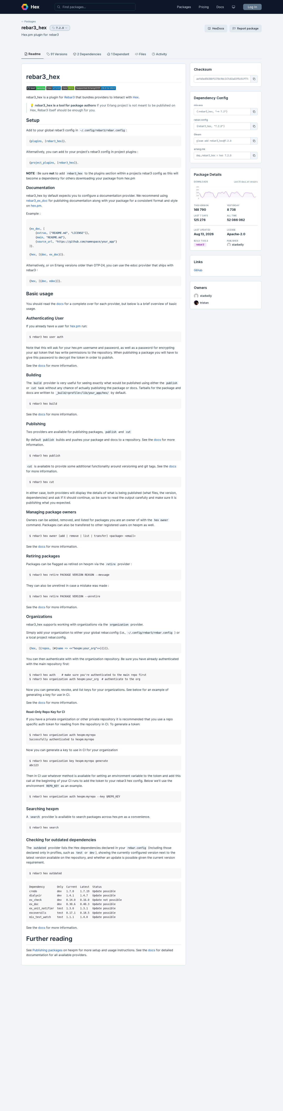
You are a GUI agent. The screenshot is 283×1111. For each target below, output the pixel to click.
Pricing (204, 7)
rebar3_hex (34, 27)
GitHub (198, 270)
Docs (220, 7)
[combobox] (95, 7)
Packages (184, 7)
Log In (252, 7)
